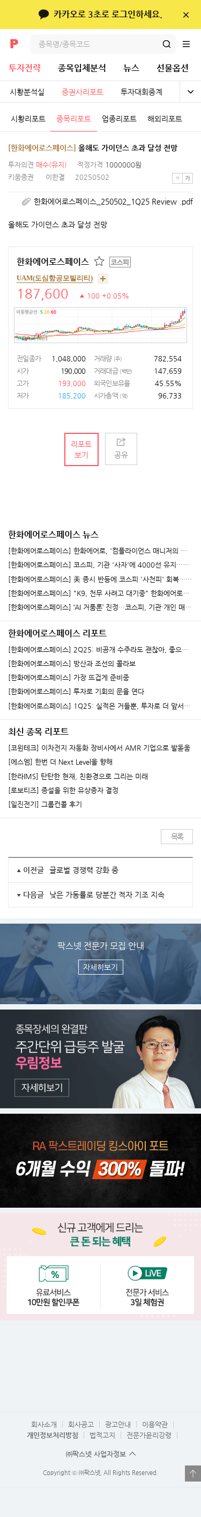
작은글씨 (177, 178)
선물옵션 (173, 68)
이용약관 (155, 1424)
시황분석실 (27, 92)
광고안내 (118, 1424)
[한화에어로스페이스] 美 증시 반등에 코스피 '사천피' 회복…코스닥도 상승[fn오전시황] (100, 579)
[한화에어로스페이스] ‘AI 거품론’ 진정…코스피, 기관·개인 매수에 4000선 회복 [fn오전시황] (100, 607)
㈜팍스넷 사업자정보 (96, 1453)
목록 (177, 836)
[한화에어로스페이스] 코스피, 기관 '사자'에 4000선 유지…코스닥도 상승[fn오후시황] (100, 565)
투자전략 (25, 68)
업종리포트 (119, 118)
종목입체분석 (82, 68)
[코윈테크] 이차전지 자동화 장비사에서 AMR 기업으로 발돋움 (99, 748)
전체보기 (190, 92)
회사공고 (81, 1424)
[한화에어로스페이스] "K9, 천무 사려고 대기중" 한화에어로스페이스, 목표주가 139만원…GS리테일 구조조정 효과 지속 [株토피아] (100, 593)
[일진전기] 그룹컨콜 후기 (45, 804)
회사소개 (44, 1424)
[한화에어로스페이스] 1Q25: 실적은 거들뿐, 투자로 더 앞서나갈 (100, 706)
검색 (166, 44)
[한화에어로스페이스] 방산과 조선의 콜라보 (72, 663)
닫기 (185, 14)
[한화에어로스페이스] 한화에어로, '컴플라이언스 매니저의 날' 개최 (100, 551)
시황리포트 (28, 118)
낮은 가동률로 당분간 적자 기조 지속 (107, 894)
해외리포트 (164, 118)
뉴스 (131, 68)
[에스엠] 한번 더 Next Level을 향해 (60, 762)
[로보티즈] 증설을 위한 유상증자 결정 (63, 790)
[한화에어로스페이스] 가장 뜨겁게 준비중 (68, 677)
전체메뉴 (191, 44)
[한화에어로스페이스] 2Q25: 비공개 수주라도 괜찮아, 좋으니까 (100, 650)
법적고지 (102, 1435)
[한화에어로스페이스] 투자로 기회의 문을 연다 (76, 691)
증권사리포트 (82, 92)
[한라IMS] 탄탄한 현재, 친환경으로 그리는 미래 (78, 776)
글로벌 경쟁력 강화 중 (83, 870)
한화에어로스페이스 (53, 262)
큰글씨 (187, 178)
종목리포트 (73, 118)
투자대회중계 (141, 92)
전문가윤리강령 (149, 1435)
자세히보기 (100, 967)
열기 (193, 1473)
